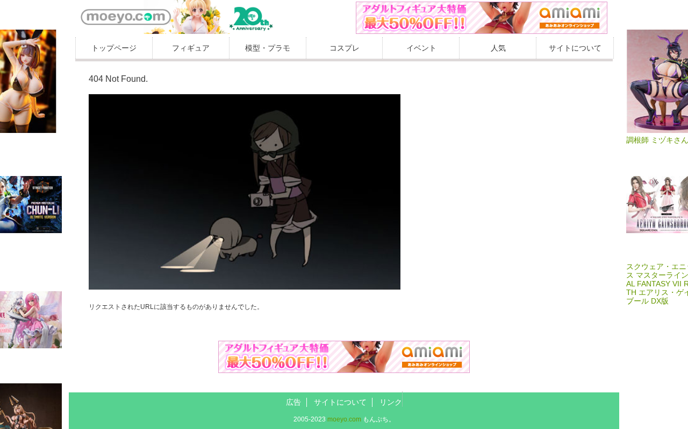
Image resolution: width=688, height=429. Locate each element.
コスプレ (344, 48)
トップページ (114, 48)
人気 (498, 48)
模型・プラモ (267, 48)
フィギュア (191, 48)
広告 (293, 402)
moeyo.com (344, 419)
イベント (421, 48)
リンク (390, 402)
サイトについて (575, 48)
